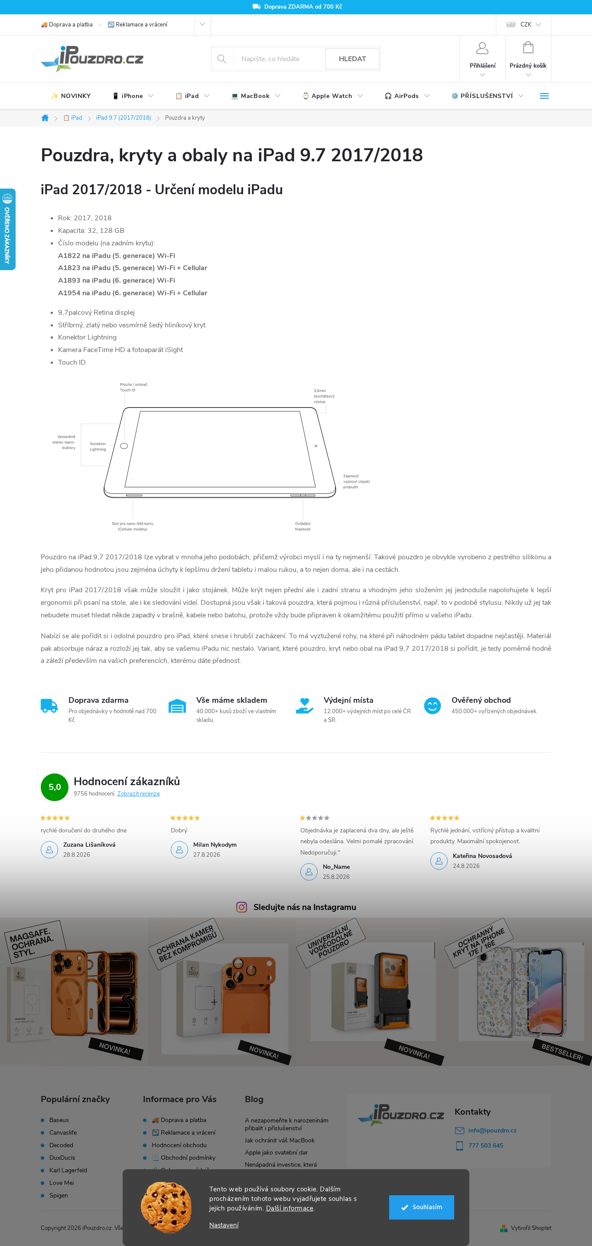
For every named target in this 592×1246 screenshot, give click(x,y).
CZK (525, 25)
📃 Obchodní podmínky (183, 1158)
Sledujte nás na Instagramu (305, 907)
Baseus (59, 1120)
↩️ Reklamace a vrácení (137, 25)
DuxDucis (62, 1158)
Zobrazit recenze (138, 794)
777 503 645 (485, 1146)
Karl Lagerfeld (68, 1170)
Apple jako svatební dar (276, 1152)
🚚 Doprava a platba (67, 25)
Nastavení (223, 1225)
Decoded (61, 1145)
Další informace (290, 1208)
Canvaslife (63, 1132)
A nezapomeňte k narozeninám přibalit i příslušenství (287, 1124)
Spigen (58, 1195)
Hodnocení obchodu (179, 1145)
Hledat (352, 59)
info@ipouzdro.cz (492, 1130)
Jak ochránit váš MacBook (280, 1140)
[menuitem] (71, 96)
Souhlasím (427, 1207)
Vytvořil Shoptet (531, 1228)
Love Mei (61, 1183)
